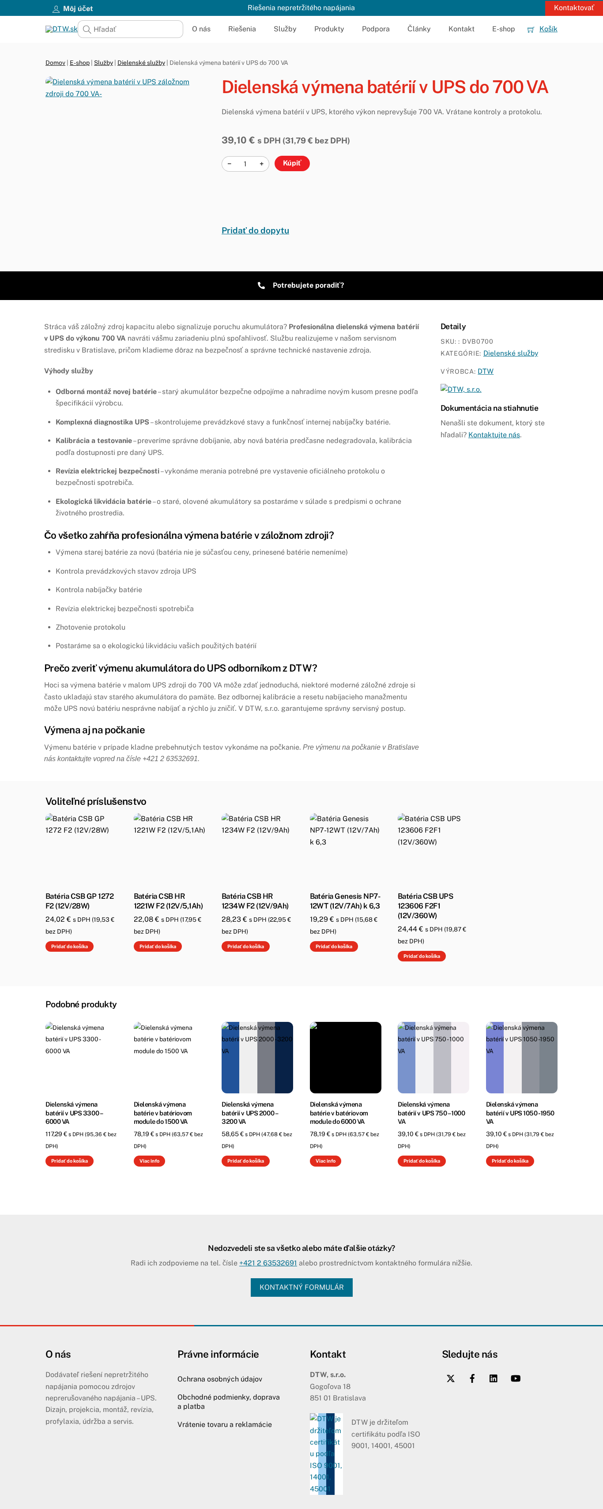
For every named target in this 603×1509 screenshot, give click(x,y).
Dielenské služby (141, 62)
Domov (55, 62)
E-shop (503, 29)
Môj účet (77, 8)
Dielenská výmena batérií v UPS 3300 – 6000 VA (73, 1112)
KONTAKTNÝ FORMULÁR (302, 1287)
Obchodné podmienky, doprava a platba (228, 1402)
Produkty (329, 29)
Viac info (149, 1161)
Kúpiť (292, 163)
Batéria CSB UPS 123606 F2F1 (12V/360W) (425, 906)
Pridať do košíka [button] (69, 946)
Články (419, 29)
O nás (201, 29)
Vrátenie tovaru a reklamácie (224, 1424)
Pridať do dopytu (255, 230)
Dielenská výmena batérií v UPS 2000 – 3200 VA (249, 1112)
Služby (285, 29)
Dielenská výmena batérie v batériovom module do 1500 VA (163, 1112)
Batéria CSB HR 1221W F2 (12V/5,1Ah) (168, 901)
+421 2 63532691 (268, 1263)
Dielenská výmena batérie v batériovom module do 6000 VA (339, 1112)
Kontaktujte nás (494, 435)
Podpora (376, 29)
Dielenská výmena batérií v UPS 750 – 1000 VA (431, 1112)
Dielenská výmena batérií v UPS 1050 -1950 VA (520, 1112)
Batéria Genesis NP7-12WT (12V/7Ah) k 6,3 (345, 901)
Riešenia (242, 29)
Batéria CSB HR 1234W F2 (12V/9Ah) (255, 901)
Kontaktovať (574, 8)
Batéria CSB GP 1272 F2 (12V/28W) (79, 901)
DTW (486, 371)
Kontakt (461, 29)
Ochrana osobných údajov (219, 1379)
